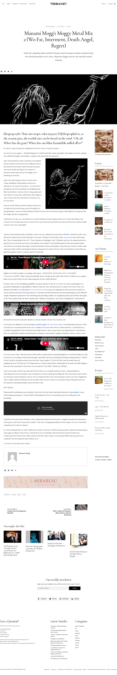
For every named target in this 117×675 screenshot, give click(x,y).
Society (77, 643)
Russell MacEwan (100, 351)
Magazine (15, 4)
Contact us (53, 669)
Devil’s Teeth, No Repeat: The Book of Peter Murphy (78, 554)
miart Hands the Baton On (57, 656)
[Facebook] (1, 71)
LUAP (96, 348)
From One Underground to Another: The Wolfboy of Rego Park (34, 548)
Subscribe (32, 4)
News (76, 635)
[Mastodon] (5, 71)
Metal (14, 494)
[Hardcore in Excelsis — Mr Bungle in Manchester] (56, 535)
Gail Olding (98, 357)
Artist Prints (23, 4)
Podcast (77, 640)
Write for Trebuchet (111, 669)
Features (77, 633)
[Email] (8, 71)
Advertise (46, 669)
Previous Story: (16, 511)
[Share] (12, 71)
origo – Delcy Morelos (102, 407)
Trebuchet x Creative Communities (96, 669)
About (104, 4)
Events (77, 631)
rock (24, 494)
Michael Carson (99, 343)
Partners (77, 638)
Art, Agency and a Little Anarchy (59, 658)
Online (8, 4)
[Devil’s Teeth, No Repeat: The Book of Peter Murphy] (78, 539)
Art (3, 4)
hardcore (7, 494)
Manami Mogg (50, 26)
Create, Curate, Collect (103, 460)
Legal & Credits (78, 669)
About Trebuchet (79, 626)
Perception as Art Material (57, 638)
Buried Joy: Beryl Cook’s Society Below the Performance (108, 234)
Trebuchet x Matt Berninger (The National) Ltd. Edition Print (108, 322)
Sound (68, 26)
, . (32, 290)
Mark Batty (98, 340)
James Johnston (99, 346)
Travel (76, 647)
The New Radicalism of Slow (58, 645)
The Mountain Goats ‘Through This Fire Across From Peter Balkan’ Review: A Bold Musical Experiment (11, 550)
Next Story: (62, 512)
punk (19, 494)
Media (84, 669)
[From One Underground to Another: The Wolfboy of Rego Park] (34, 537)
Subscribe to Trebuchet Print (65, 669)
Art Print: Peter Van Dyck (107, 309)
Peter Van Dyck (99, 360)
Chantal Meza (99, 354)
